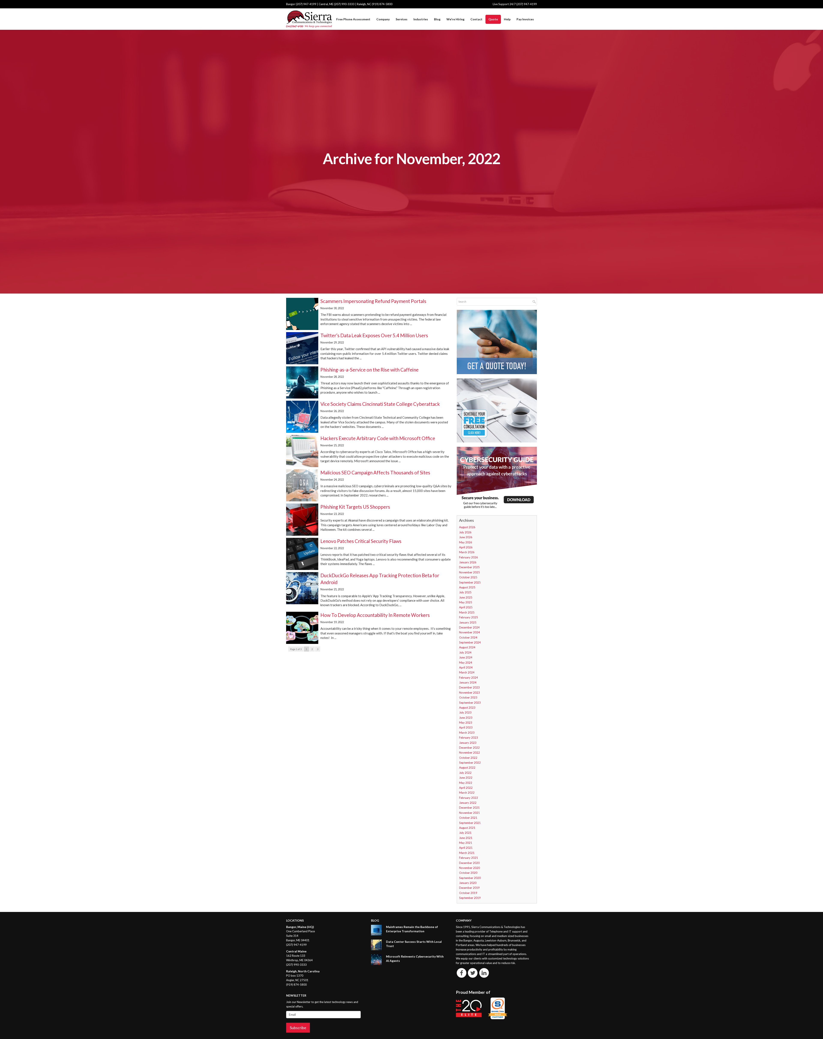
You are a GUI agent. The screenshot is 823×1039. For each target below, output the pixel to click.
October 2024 (468, 637)
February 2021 (468, 857)
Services (401, 19)
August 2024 (467, 647)
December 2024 (469, 627)
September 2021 (470, 823)
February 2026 (468, 557)
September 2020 (470, 878)
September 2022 (470, 762)
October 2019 (468, 893)
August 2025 (467, 587)
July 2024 (465, 652)
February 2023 (468, 737)
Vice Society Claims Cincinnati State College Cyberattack (380, 404)
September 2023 (470, 702)
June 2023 (465, 717)
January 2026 (467, 562)
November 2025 (469, 572)
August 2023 (467, 707)
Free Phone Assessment (353, 19)
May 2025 (465, 602)
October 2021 (468, 817)
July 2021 (465, 832)
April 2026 (466, 547)
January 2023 (467, 742)
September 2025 (470, 582)
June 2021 (465, 838)
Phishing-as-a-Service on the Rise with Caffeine (369, 370)
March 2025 (467, 612)
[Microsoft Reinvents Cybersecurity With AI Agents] (376, 959)
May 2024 (465, 662)
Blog (437, 19)
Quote (493, 19)
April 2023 (466, 727)
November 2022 (469, 752)
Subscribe (298, 1027)
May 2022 (465, 782)
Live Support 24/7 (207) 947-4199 (515, 4)
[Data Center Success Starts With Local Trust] (376, 945)
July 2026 (465, 532)
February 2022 (468, 797)
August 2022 (467, 767)
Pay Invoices (525, 19)
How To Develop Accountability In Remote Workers (375, 615)
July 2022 (465, 772)
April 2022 (466, 787)
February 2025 (468, 617)
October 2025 (468, 577)
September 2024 (470, 642)
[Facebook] (461, 972)
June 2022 (465, 777)
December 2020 (469, 863)
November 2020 (469, 868)
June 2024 (465, 657)
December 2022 (469, 747)
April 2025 (466, 607)
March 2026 (467, 552)
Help (507, 19)
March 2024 (467, 672)
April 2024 (466, 667)
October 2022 (468, 757)
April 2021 (466, 847)
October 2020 (468, 872)
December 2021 (469, 807)
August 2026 (467, 527)
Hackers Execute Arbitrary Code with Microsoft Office (377, 438)
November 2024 (469, 632)
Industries (420, 19)
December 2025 (469, 567)
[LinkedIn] (484, 972)
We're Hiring (455, 19)
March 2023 (467, 732)
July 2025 (465, 592)
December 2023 (469, 687)
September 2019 (470, 898)
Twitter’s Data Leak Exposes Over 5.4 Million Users (374, 335)
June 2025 (465, 597)
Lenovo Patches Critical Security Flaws (360, 541)
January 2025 (467, 622)
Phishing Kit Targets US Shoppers (355, 507)
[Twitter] (473, 972)
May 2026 (465, 542)
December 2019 (469, 887)
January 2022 (467, 802)
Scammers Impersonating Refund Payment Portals (373, 301)
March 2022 (467, 792)
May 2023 (465, 722)
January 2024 (467, 682)
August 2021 (467, 827)
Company (383, 19)
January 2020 (467, 883)
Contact (476, 19)
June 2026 (465, 537)
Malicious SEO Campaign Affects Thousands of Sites (375, 472)
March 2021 (467, 853)
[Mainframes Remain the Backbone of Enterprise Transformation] (376, 930)
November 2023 (469, 692)
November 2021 (469, 812)
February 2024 (468, 677)
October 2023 (468, 697)
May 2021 (465, 842)
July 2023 (465, 712)
